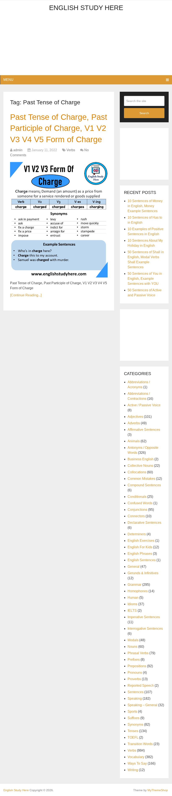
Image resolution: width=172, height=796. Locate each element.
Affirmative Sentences (144, 429)
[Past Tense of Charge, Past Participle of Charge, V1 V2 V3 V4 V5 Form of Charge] (59, 219)
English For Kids (140, 547)
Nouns (132, 646)
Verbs (70, 150)
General (133, 566)
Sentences (135, 692)
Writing (133, 770)
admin (17, 150)
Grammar (134, 584)
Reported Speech (141, 685)
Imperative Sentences (144, 617)
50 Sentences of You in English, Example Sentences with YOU (145, 278)
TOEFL (133, 737)
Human (133, 597)
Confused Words (140, 503)
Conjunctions (137, 509)
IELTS (132, 610)
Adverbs (134, 423)
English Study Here (86, 8)
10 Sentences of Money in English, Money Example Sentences (145, 206)
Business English (141, 459)
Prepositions (137, 666)
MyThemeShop (157, 790)
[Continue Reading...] (26, 295)
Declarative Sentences (144, 522)
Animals (134, 441)
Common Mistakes (141, 478)
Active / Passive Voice (144, 405)
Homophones (138, 591)
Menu (8, 79)
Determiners (137, 534)
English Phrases (140, 553)
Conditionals (137, 496)
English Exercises (141, 540)
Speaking (135, 698)
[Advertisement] (86, 46)
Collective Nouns (140, 465)
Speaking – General (142, 705)
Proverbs (134, 679)
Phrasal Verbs (138, 653)
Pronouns (135, 672)
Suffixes (133, 718)
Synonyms (135, 724)
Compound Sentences (144, 485)
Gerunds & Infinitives (143, 573)
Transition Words (140, 744)
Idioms (132, 604)
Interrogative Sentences (145, 628)
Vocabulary (136, 757)
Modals (133, 640)
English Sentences (142, 560)
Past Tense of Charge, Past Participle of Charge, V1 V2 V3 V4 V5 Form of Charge (58, 128)
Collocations (137, 472)
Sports (132, 711)
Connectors (136, 516)
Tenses (133, 731)
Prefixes (134, 659)
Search (144, 113)
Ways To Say (137, 763)
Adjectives (135, 416)
